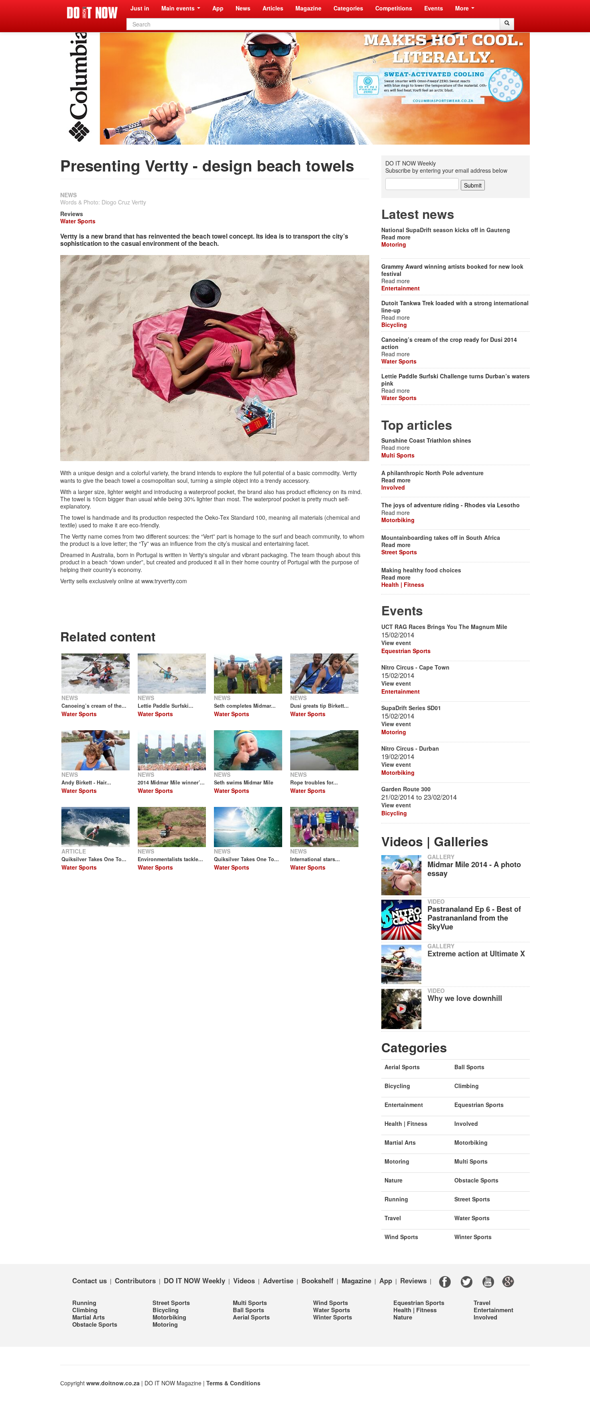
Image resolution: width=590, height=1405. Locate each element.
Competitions (393, 8)
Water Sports (78, 221)
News (243, 8)
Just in (139, 8)
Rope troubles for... (314, 782)
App (218, 8)
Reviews (71, 214)
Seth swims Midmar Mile (243, 782)
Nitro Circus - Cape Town (415, 667)
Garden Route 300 (406, 789)
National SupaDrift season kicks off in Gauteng (445, 230)
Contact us (89, 1280)
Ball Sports (469, 1067)
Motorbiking (398, 520)
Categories (348, 8)
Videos (244, 1280)
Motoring (393, 244)
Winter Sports (473, 1237)
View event (396, 643)
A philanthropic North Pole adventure (432, 473)
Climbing (466, 1086)
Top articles (416, 425)
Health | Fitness (402, 584)
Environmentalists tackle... (170, 859)
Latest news (417, 214)
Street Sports (399, 552)
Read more (396, 237)
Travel (393, 1218)
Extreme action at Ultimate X (476, 953)
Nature (394, 1180)
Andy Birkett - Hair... (86, 782)
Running (396, 1199)
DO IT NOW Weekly (194, 1280)
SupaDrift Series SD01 (411, 708)
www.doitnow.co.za (113, 1383)
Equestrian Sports (406, 651)
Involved (393, 487)
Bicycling (394, 325)
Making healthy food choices (421, 570)
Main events (178, 8)
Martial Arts (400, 1142)
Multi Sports (398, 455)
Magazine (308, 8)
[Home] (92, 12)
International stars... (315, 859)
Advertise (278, 1280)
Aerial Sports (402, 1067)
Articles (272, 8)
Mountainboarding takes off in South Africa (440, 537)
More (462, 8)
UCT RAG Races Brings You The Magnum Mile (444, 627)
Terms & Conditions (233, 1383)
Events (433, 8)
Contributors (135, 1280)
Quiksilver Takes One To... (93, 859)
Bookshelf (317, 1280)
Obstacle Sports (476, 1180)
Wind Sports (401, 1237)
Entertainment (400, 288)
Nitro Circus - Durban (410, 748)
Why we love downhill (464, 998)
